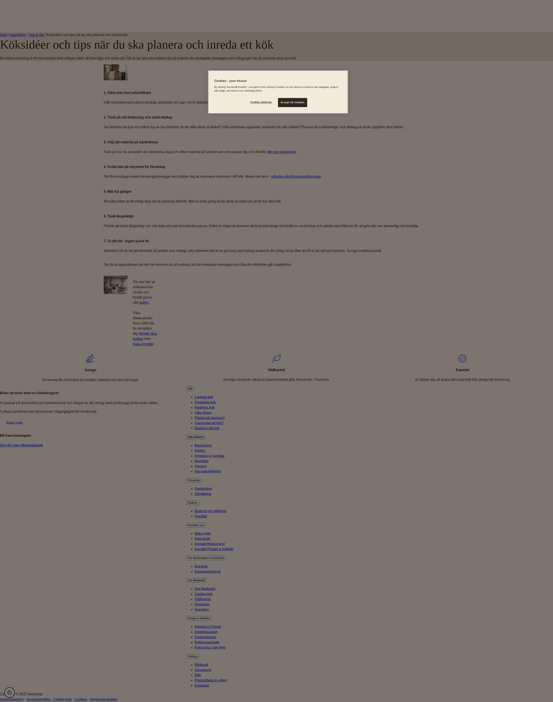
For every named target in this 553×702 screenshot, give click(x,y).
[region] (278, 92)
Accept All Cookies (292, 102)
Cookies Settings (261, 102)
